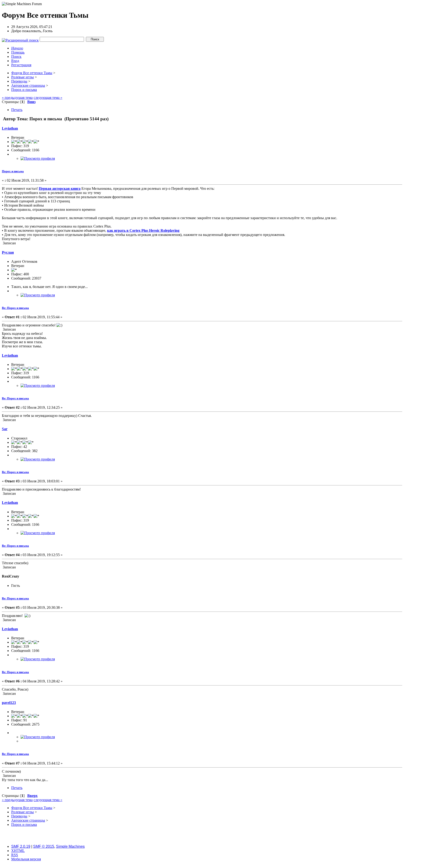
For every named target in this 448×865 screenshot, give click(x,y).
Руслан (8, 252)
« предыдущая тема (17, 98)
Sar (4, 429)
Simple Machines (70, 846)
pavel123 (9, 703)
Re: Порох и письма (15, 308)
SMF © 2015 (43, 846)
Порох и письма (13, 171)
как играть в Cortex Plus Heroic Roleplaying (143, 230)
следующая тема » (48, 98)
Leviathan (10, 128)
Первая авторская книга (59, 188)
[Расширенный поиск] (20, 39)
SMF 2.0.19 (20, 846)
